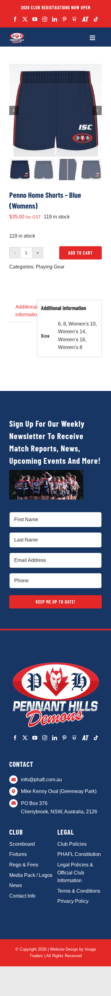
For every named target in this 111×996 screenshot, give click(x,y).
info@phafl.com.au (41, 779)
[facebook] (15, 19)
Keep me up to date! (56, 601)
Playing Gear (50, 266)
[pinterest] (64, 19)
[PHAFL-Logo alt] (17, 34)
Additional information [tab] (24, 310)
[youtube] (34, 19)
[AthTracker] (85, 19)
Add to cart (80, 252)
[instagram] (44, 19)
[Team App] (74, 19)
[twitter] (25, 19)
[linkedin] (54, 19)
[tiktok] (95, 19)
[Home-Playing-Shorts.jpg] (55, 110)
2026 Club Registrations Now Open (55, 7)
